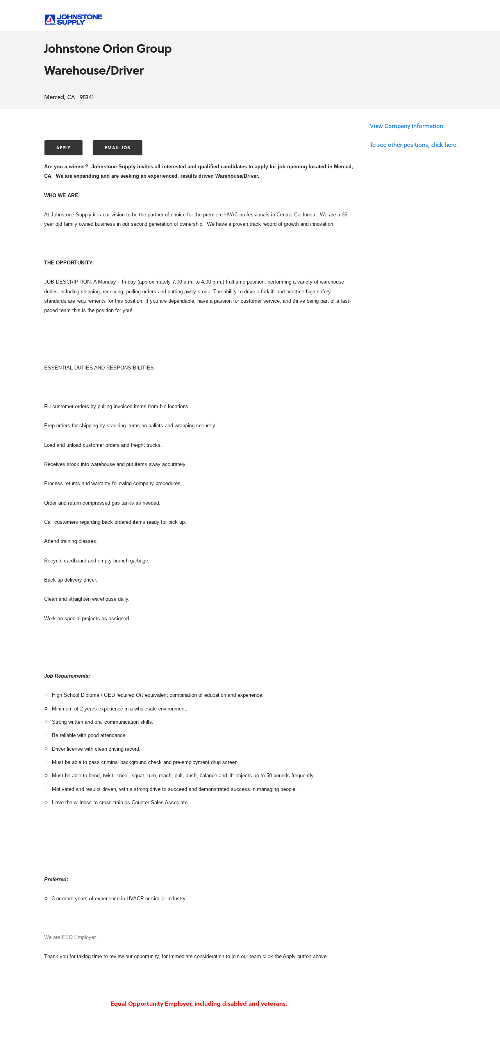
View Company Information (406, 125)
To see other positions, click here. (414, 144)
